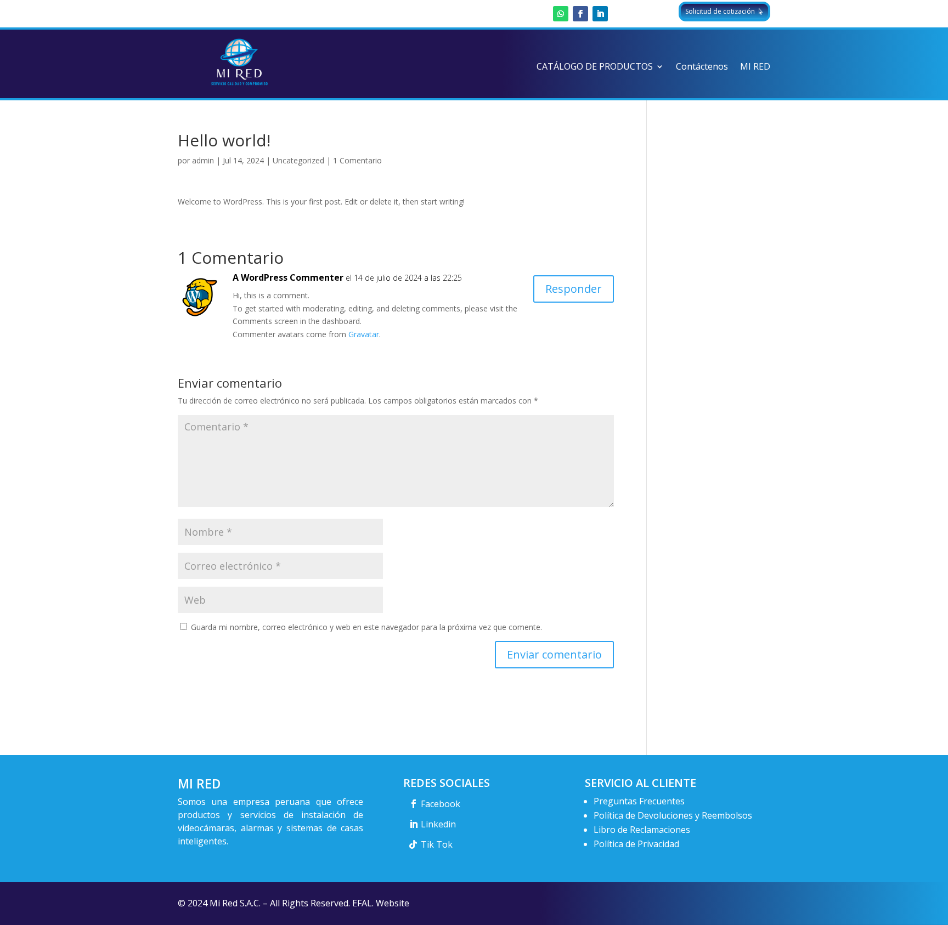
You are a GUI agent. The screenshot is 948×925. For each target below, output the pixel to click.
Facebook (440, 804)
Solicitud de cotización (720, 11)
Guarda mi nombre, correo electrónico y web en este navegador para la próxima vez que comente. (366, 627)
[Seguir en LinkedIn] (600, 13)
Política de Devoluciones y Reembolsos (673, 815)
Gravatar (363, 334)
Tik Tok (437, 844)
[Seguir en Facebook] (580, 13)
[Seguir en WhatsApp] (560, 13)
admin (203, 160)
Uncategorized (298, 160)
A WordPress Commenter (288, 277)
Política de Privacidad (636, 844)
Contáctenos (702, 67)
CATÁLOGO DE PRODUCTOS (595, 67)
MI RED (755, 67)
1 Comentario (357, 160)
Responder (573, 288)
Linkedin (438, 824)
